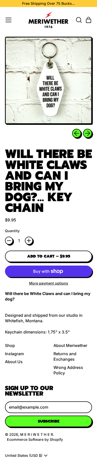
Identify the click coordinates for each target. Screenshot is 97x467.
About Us (14, 361)
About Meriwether (70, 345)
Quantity (12, 231)
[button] (78, 19)
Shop (10, 345)
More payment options (48, 283)
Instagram (14, 353)
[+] (29, 241)
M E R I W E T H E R (36, 434)
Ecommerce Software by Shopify (35, 439)
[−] (9, 241)
